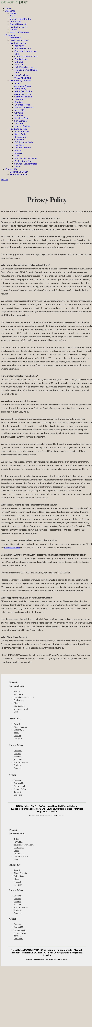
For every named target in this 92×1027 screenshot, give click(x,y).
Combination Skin (23, 96)
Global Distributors (19, 704)
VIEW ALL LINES (22, 77)
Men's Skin (19, 110)
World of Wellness (19, 32)
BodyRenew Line (22, 48)
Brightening (20, 136)
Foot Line (19, 64)
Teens (17, 166)
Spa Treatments (21, 762)
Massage (18, 153)
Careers (17, 780)
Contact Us (11, 169)
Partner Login (20, 786)
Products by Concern (20, 80)
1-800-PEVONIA (18, 693)
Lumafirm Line (21, 75)
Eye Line (18, 61)
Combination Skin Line (25, 56)
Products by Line (18, 43)
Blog (12, 16)
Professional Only (23, 161)
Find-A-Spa (15, 21)
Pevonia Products (18, 758)
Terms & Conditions (18, 793)
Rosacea (18, 115)
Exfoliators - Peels (23, 142)
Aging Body (20, 88)
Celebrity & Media (19, 731)
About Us (10, 10)
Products (10, 35)
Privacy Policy (20, 789)
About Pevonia (20, 727)
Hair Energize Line (23, 67)
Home (8, 8)
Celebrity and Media (20, 18)
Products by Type (18, 128)
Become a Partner (19, 171)
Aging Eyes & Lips (23, 91)
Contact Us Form (12, 547)
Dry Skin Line (21, 59)
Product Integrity (18, 26)
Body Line (19, 45)
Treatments (15, 37)
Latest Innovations (19, 40)
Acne (17, 83)
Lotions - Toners (22, 147)
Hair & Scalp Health (24, 107)
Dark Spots (19, 99)
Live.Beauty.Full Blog (21, 710)
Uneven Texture (22, 126)
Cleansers (19, 139)
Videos (13, 29)
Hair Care (19, 145)
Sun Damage (20, 120)
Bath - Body (20, 134)
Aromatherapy (21, 131)
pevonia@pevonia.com (24, 697)
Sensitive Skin (21, 118)
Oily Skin (18, 112)
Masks (17, 150)
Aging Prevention (23, 94)
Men (16, 155)
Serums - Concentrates (25, 163)
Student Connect (18, 174)
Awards (14, 13)
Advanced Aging (22, 85)
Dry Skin (18, 102)
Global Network (18, 24)
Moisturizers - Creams (25, 158)
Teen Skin (19, 123)
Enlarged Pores (22, 104)
